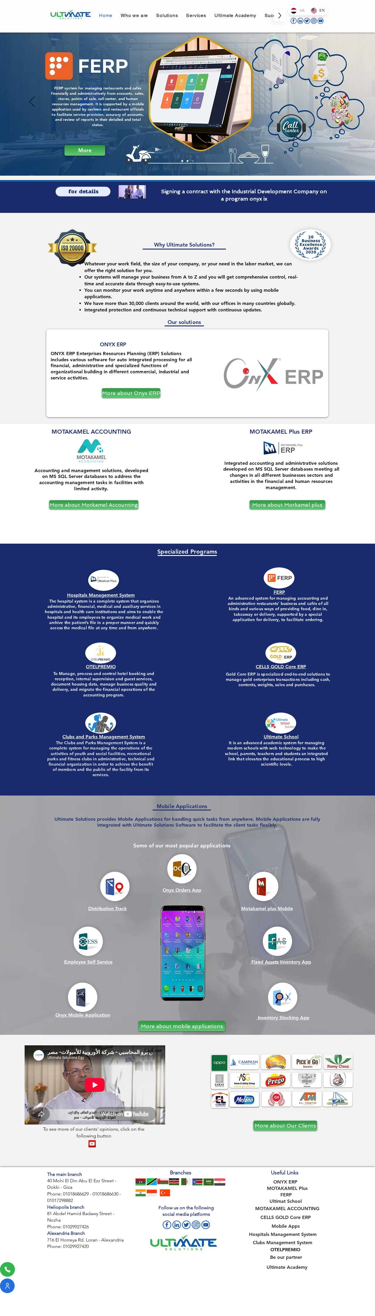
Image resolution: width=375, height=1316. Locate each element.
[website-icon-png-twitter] (307, 21)
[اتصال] (7, 1269)
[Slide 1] (182, 161)
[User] (7, 1285)
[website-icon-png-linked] (300, 21)
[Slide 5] (193, 161)
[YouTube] (92, 1143)
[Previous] (32, 102)
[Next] (343, 102)
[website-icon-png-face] (293, 21)
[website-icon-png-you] (320, 21)
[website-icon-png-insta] (314, 21)
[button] (167, 15)
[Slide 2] (187, 161)
